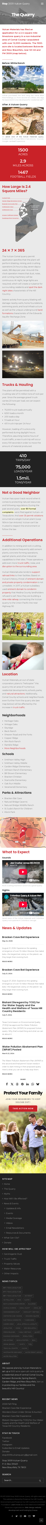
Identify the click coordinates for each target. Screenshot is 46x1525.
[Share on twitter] (12, 1084)
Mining (18, 1328)
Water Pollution (10, 1356)
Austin (27, 1300)
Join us (40, 1382)
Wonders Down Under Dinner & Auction (22, 1412)
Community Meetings (31, 1312)
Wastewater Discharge (12, 1352)
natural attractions (16, 694)
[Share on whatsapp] (32, 1084)
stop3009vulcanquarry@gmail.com (19, 1455)
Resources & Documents (18, 1233)
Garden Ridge (8, 1324)
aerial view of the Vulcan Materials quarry (24, 137)
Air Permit (29, 1296)
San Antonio (8, 1340)
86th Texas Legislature (12, 1288)
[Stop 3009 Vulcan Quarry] (16, 3)
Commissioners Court (11, 1312)
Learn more (15, 1505)
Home (7, 1184)
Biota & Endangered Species (14, 1304)
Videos (9, 1223)
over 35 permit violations (31, 515)
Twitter (5, 1441)
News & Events (11, 1203)
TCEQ (30, 1344)
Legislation (7, 1328)
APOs (19, 1300)
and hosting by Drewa (28, 1510)
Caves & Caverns (9, 1308)
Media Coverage (14, 1218)
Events (9, 1213)
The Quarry (9, 1189)
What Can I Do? (11, 1238)
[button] (40, 1481)
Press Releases (9, 1332)
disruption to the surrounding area (19, 566)
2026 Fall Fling (9, 1404)
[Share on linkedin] (27, 1084)
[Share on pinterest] (22, 1084)
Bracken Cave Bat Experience (20, 937)
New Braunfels (30, 1328)
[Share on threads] (17, 1084)
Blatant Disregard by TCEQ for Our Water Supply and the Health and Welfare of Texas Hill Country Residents (22, 1007)
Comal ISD (37, 1308)
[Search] (23, 1480)
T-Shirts (21, 1344)
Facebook (7, 1438)
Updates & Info (13, 1208)
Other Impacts (11, 1273)
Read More (7, 961)
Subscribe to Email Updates (15, 1448)
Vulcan (24, 1348)
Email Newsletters (15, 1228)
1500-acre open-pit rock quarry (26, 1371)
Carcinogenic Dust (13, 1254)
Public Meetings (25, 1332)
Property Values (12, 1264)
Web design (29, 1507)
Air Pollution (8, 1300)
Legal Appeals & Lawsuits (27, 1324)
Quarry (37, 1332)
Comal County (24, 1308)
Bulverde (32, 1304)
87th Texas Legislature (12, 1292)
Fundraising (29, 1320)
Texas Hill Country (10, 1348)
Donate (7, 1242)
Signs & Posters (22, 1340)
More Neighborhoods (14, 748)
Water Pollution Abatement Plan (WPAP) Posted (22, 1048)
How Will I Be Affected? (15, 1199)
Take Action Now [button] (23, 1108)
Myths (7, 1194)
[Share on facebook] (6, 1084)
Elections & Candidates (12, 1320)
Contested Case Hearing (12, 1316)
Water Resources (12, 1269)
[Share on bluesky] (37, 1084)
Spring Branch (9, 1344)
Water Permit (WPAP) (33, 1352)
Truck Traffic (10, 1259)
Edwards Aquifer (32, 1316)
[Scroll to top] (41, 1520)
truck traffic (23, 563)
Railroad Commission (11, 1336)
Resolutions (28, 1336)
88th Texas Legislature (12, 1296)
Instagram (7, 1445)
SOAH (34, 1340)
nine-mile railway (10, 599)
